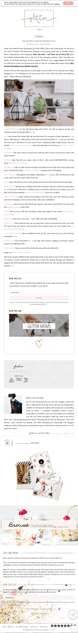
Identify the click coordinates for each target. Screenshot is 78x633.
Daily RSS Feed (32, 609)
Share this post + (26, 380)
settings (57, 4)
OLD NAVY (8, 153)
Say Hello (11, 627)
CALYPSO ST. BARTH (12, 233)
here (12, 266)
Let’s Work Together (22, 627)
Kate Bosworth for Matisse (35, 192)
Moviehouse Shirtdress (31, 170)
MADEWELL (8, 167)
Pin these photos (11, 380)
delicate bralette (13, 207)
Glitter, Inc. (39, 16)
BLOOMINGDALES (11, 129)
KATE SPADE (9, 248)
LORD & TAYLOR (11, 197)
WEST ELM (8, 219)
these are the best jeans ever (21, 145)
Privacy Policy (44, 627)
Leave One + (35, 443)
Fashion (39, 36)
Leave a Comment (45, 44)
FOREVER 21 (9, 223)
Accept (68, 3)
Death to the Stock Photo (21, 252)
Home (4, 627)
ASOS (6, 211)
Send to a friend (19, 379)
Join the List (34, 627)
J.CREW (7, 160)
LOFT (6, 182)
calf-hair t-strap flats (17, 163)
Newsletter (47, 609)
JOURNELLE (8, 204)
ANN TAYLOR (9, 175)
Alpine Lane (51, 630)
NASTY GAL (9, 241)
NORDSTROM (9, 186)
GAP (5, 136)
